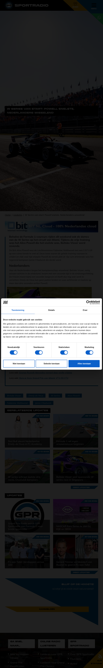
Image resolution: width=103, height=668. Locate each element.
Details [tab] (51, 310)
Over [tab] (85, 310)
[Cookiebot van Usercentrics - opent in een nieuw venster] (88, 302)
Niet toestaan (19, 363)
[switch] (39, 352)
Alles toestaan (84, 363)
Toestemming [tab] (18, 310)
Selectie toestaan (52, 363)
